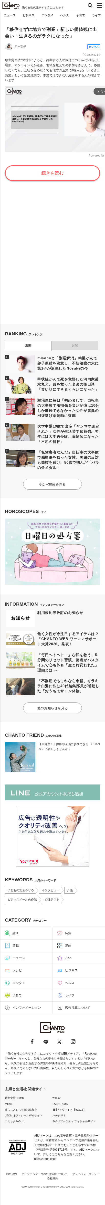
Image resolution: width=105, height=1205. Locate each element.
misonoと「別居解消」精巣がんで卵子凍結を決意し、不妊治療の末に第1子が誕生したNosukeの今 (68, 363)
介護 (70, 890)
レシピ (17, 970)
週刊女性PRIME (14, 1097)
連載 (15, 945)
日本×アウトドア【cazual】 (69, 1109)
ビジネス (28, 15)
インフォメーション (26, 1007)
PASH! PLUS (60, 1103)
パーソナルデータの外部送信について (44, 1173)
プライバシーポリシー (85, 1173)
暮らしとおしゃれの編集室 (21, 1109)
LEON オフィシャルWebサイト (23, 1115)
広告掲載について (77, 1007)
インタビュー (50, 890)
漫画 (68, 945)
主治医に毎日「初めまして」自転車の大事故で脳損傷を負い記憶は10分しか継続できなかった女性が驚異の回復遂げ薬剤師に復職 (68, 408)
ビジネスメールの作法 (22, 899)
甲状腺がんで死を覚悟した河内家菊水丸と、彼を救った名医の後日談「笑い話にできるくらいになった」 (68, 384)
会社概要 (52, 1178)
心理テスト (52, 899)
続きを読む (52, 173)
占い (68, 958)
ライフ (96, 15)
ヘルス (64, 15)
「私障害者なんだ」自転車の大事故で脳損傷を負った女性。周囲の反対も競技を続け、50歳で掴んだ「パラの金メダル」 (68, 460)
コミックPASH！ (15, 1121)
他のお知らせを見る (52, 708)
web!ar (56, 1097)
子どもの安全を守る (21, 890)
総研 (15, 933)
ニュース (10, 15)
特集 (68, 933)
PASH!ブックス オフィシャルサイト (74, 1121)
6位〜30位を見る (52, 484)
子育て (80, 15)
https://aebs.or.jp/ (45, 1159)
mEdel (8, 1103)
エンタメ (47, 15)
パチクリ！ (59, 1115)
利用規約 (11, 1173)
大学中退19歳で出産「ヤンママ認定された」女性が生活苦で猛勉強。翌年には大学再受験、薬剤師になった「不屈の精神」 (68, 434)
